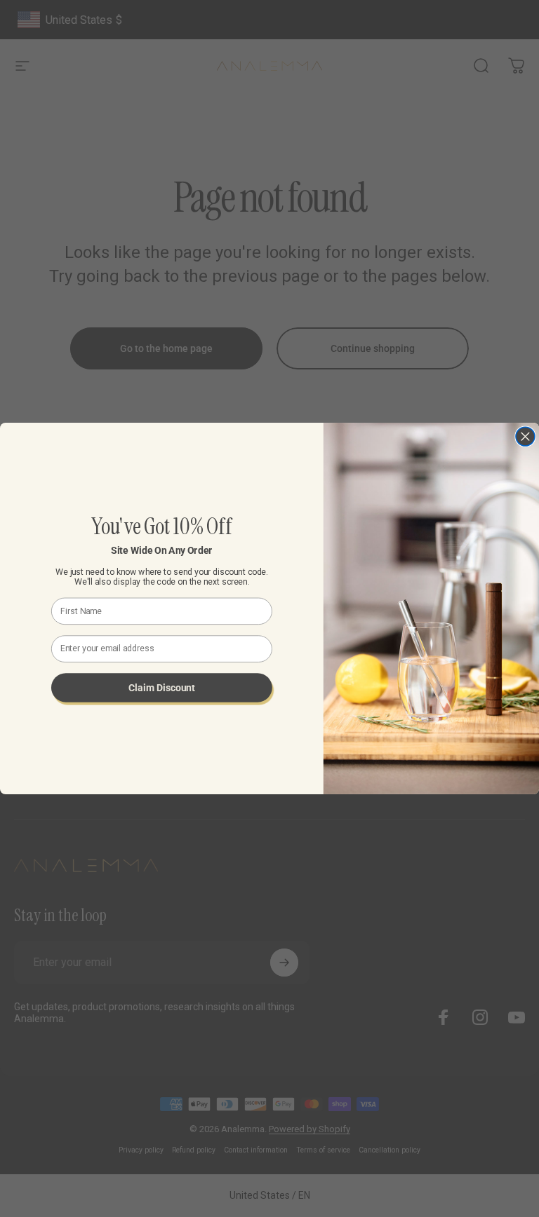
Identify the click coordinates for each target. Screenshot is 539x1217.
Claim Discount (161, 687)
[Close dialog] (525, 436)
